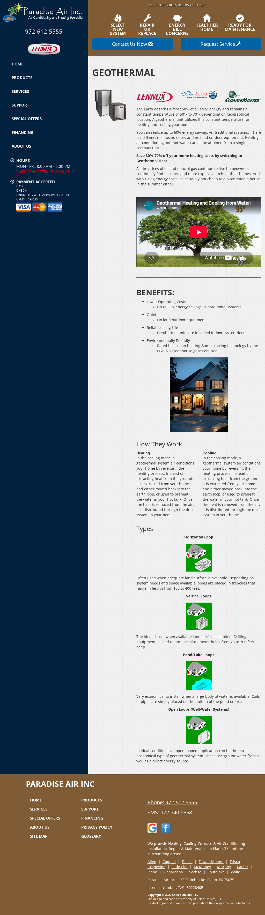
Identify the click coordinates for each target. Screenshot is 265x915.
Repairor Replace (147, 28)
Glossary (91, 836)
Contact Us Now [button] (130, 44)
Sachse (195, 871)
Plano (152, 871)
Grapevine (156, 866)
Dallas (187, 861)
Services (20, 91)
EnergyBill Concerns (177, 28)
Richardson (173, 871)
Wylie (235, 871)
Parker (242, 866)
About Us (21, 146)
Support (20, 105)
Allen (152, 861)
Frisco (235, 861)
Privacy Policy (96, 827)
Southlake (216, 871)
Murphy (224, 866)
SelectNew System (118, 28)
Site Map (38, 836)
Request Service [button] (218, 44)
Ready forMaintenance (240, 26)
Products (22, 77)
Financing (23, 132)
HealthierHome (206, 26)
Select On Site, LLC (185, 895)
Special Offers (27, 118)
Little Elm (180, 866)
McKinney (202, 866)
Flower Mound (211, 861)
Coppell (169, 861)
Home (17, 63)
